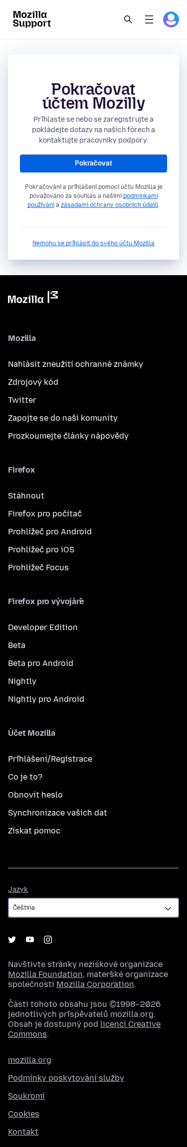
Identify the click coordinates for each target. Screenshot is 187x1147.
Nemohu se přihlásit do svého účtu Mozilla (93, 243)
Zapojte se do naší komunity (63, 418)
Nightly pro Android (46, 699)
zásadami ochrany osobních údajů (109, 204)
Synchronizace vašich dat (57, 813)
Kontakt (23, 1132)
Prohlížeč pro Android (50, 531)
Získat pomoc (34, 830)
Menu (149, 19)
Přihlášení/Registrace (50, 759)
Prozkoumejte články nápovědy (68, 436)
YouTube (30, 940)
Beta (16, 645)
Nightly (22, 681)
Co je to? (25, 777)
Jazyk (18, 889)
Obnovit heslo (35, 795)
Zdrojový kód (33, 382)
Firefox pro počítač (45, 513)
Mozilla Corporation (95, 984)
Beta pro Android (40, 663)
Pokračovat (93, 163)
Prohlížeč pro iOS (41, 549)
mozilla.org (29, 1060)
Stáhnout (26, 495)
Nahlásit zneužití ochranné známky (75, 364)
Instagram (48, 940)
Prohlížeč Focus (38, 567)
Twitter (22, 400)
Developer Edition (43, 627)
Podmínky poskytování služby (66, 1078)
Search (128, 19)
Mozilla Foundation (45, 974)
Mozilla (33, 299)
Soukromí (26, 1096)
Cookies (23, 1114)
